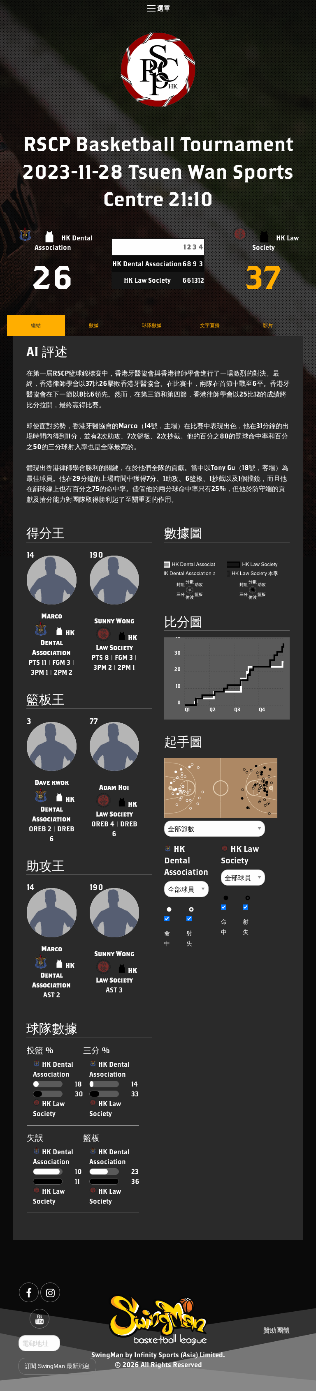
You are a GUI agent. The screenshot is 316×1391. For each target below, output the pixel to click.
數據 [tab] (94, 325)
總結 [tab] (36, 325)
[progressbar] (48, 1084)
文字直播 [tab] (210, 325)
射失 (189, 938)
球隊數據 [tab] (152, 325)
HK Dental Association (53, 642)
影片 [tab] (268, 325)
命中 (167, 938)
